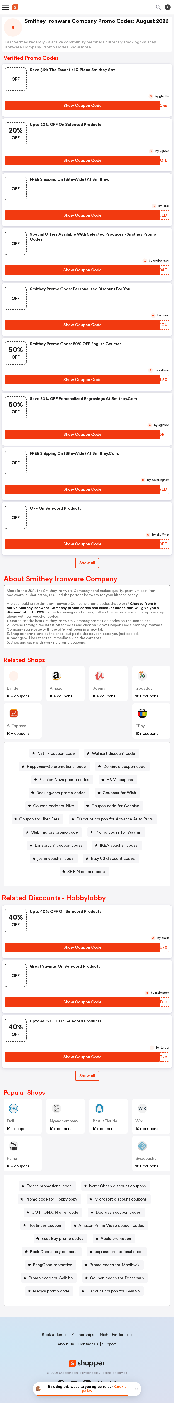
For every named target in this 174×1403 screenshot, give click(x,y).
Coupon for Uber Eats (39, 819)
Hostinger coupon (44, 1225)
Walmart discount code (113, 753)
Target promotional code (49, 1186)
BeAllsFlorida (105, 1121)
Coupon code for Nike (53, 806)
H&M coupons (119, 780)
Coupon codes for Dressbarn (117, 1278)
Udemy (99, 688)
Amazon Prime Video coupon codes (111, 1225)
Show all (87, 563)
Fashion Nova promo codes (64, 780)
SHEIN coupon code (86, 872)
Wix (139, 1121)
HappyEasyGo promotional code (56, 766)
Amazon (57, 688)
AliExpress (16, 726)
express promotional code (119, 1252)
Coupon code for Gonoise (115, 806)
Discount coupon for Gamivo (113, 1291)
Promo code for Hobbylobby (51, 1199)
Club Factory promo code (54, 832)
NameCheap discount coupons (117, 1186)
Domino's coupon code (124, 766)
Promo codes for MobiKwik (114, 1265)
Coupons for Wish (119, 793)
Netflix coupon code (56, 753)
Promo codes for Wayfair (118, 832)
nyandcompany (64, 1121)
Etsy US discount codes (113, 858)
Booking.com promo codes (60, 793)
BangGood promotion (52, 1265)
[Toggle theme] (167, 7)
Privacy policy (90, 1372)
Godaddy (143, 688)
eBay (140, 726)
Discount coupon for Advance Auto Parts (115, 819)
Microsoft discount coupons (120, 1199)
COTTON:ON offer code (54, 1212)
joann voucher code (55, 858)
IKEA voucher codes (119, 845)
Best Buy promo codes (62, 1239)
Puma (12, 1158)
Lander (13, 688)
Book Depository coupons (53, 1252)
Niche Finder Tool (116, 1335)
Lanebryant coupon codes (59, 845)
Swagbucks (145, 1158)
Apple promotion (116, 1239)
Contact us (88, 1344)
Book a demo (54, 1335)
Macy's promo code (51, 1291)
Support (109, 1344)
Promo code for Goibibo (51, 1278)
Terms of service (114, 1372)
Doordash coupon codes (118, 1212)
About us (65, 1344)
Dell (10, 1121)
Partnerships (82, 1335)
